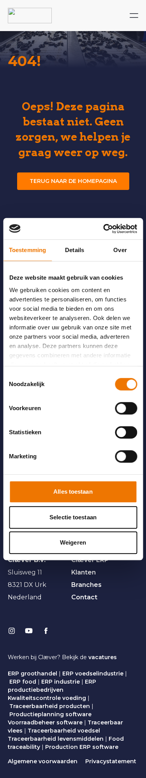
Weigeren (73, 542)
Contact (84, 597)
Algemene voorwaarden (42, 761)
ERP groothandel (32, 673)
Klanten (83, 572)
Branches (86, 584)
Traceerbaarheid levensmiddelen (56, 738)
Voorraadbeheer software (45, 722)
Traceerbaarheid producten (49, 706)
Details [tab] (74, 250)
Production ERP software (81, 746)
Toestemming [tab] (27, 250)
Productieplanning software (50, 714)
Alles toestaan (72, 491)
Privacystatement (110, 761)
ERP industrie (60, 681)
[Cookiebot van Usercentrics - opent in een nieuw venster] (104, 229)
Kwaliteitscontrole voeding (47, 697)
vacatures (102, 657)
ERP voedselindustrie (92, 673)
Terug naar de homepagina (73, 181)
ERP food (22, 681)
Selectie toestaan (73, 517)
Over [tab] (120, 250)
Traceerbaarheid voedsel (64, 730)
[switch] (126, 408)
